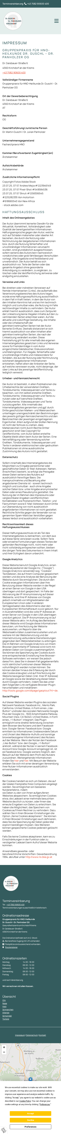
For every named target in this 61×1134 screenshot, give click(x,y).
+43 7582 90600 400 (38, 3)
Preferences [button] (45, 1104)
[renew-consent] (3, 1130)
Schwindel (7, 1015)
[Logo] (12, 21)
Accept (30, 1113)
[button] (56, 20)
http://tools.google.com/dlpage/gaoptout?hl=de (30, 690)
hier (16, 760)
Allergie (5, 1012)
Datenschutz (32, 1035)
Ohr (4, 1000)
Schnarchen (7, 1009)
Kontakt (42, 1035)
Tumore (5, 1019)
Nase (4, 1003)
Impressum (20, 1035)
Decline (30, 1120)
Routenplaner (11, 947)
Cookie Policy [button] (25, 1101)
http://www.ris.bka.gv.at (39, 857)
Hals (4, 1006)
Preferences (30, 1127)
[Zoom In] (4, 1047)
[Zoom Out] (4, 1052)
